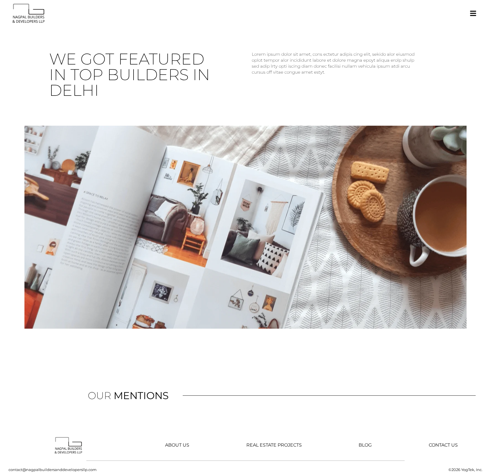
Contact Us (443, 445)
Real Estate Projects (274, 445)
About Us (177, 445)
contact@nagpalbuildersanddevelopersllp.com (53, 469)
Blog (365, 445)
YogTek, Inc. (471, 469)
